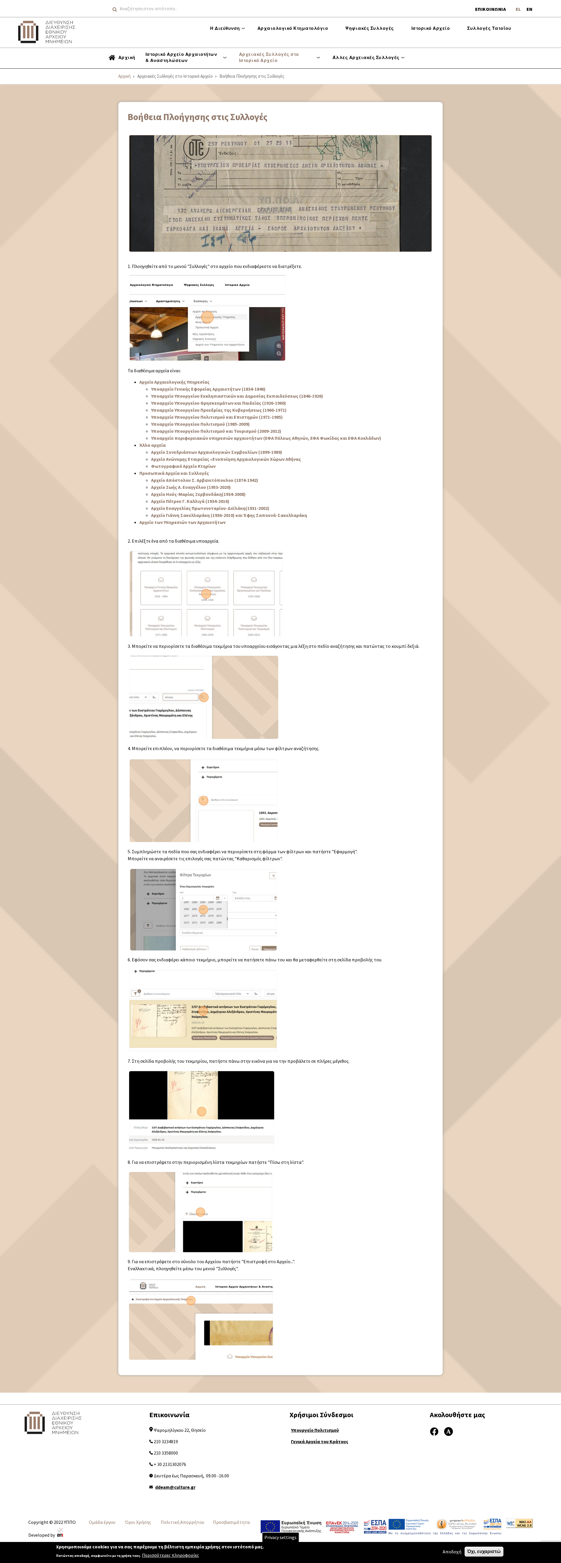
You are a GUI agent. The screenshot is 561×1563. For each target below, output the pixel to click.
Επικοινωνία (490, 9)
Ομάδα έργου (102, 1522)
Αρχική (126, 57)
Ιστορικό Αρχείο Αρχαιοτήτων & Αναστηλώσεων (181, 57)
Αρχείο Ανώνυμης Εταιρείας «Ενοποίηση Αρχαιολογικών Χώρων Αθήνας (226, 459)
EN (529, 9)
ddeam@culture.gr (175, 1487)
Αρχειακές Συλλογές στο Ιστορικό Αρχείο (269, 57)
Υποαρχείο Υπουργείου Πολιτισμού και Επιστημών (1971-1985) (217, 417)
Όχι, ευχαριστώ (484, 1551)
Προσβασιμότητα (231, 1522)
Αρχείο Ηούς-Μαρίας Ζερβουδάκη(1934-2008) (198, 494)
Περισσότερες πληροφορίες (170, 1555)
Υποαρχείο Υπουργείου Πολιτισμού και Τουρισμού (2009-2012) (216, 431)
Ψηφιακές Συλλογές (369, 28)
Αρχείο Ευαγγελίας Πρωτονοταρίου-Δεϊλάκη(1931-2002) (210, 508)
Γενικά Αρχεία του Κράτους (319, 1441)
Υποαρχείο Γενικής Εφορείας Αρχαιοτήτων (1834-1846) (208, 389)
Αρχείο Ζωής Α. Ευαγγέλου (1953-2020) (191, 487)
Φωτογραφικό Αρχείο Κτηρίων (183, 466)
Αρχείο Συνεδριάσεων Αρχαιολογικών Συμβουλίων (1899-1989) (216, 452)
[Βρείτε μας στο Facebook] (434, 1431)
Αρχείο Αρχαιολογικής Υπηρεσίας (174, 382)
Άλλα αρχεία (152, 445)
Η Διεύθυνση (225, 28)
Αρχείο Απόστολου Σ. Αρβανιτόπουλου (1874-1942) (204, 480)
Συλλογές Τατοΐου (489, 28)
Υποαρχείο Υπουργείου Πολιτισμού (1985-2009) (200, 424)
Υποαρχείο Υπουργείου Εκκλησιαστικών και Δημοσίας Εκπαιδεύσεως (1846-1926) (237, 396)
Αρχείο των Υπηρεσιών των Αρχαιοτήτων (182, 522)
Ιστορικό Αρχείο (430, 28)
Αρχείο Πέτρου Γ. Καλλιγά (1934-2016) (190, 501)
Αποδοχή (452, 1552)
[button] (280, 193)
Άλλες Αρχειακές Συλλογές (366, 57)
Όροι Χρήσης (138, 1522)
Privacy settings (280, 1537)
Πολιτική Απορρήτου (182, 1522)
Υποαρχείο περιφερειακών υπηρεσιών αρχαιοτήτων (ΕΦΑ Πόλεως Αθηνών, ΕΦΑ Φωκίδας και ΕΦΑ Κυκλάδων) (266, 438)
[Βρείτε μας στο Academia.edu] (448, 1431)
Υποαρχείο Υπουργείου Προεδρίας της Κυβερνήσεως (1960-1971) (219, 410)
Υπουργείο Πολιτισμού (315, 1430)
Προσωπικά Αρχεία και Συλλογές (174, 473)
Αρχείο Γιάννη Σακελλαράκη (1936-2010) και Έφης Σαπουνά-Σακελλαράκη (229, 515)
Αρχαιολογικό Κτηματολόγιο (292, 28)
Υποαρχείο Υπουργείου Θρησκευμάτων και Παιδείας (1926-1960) (218, 403)
